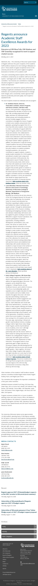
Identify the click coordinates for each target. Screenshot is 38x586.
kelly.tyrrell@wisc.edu (7, 469)
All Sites (4, 566)
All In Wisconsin (6, 551)
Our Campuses (6, 553)
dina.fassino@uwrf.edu (7, 459)
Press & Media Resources (9, 572)
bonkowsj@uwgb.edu (7, 478)
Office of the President (8, 557)
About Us (5, 549)
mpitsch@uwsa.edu (6, 450)
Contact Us (5, 563)
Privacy (20, 583)
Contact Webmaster (27, 583)
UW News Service (7, 574)
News (4, 561)
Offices (4, 559)
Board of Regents (7, 555)
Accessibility (14, 583)
